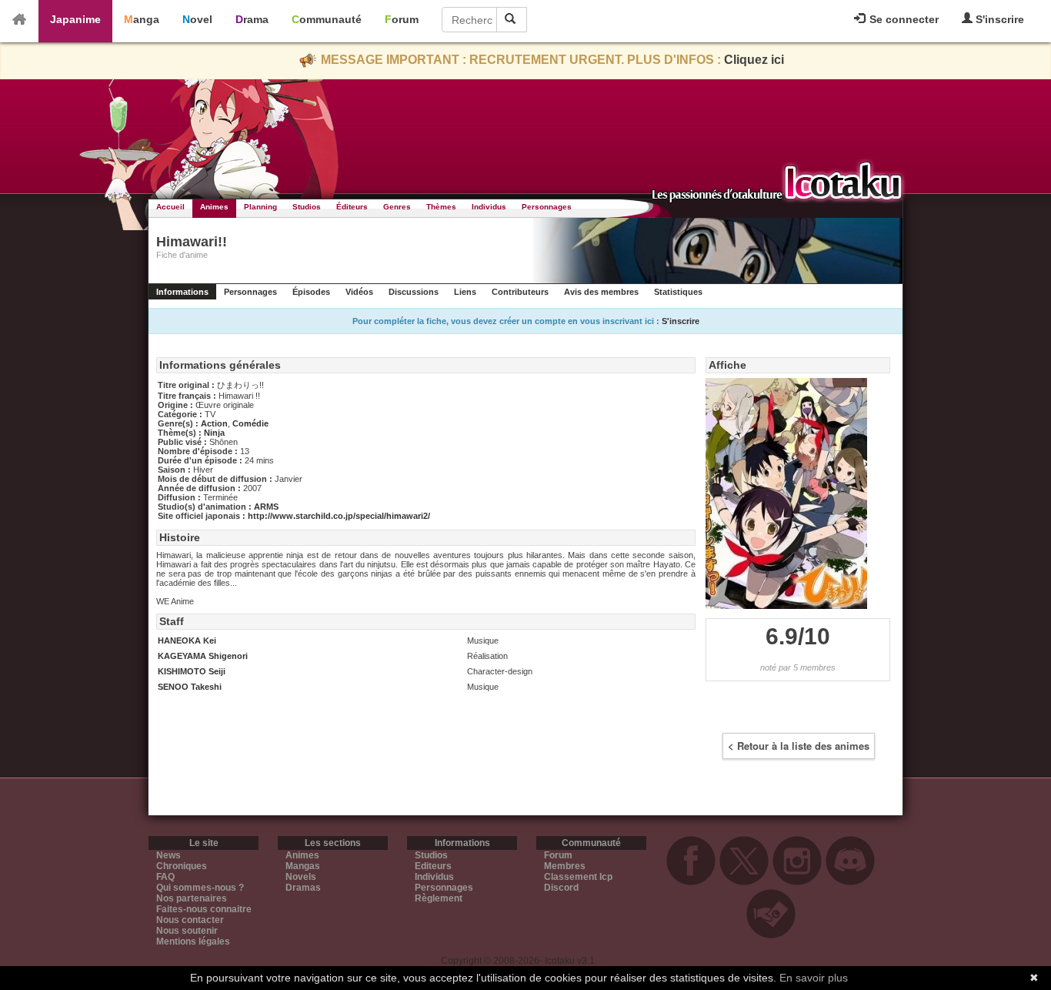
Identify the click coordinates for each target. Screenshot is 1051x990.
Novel (197, 19)
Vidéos (359, 291)
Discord (561, 887)
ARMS (266, 506)
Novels (300, 876)
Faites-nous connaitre (204, 909)
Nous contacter (190, 920)
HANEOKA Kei (187, 640)
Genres (397, 206)
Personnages (547, 206)
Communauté (327, 19)
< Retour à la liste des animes (798, 745)
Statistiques (678, 291)
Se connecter (902, 19)
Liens (465, 291)
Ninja (214, 432)
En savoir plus (813, 978)
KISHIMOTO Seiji (191, 671)
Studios (306, 206)
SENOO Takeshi (190, 686)
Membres (565, 866)
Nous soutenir (187, 930)
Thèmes (441, 206)
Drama (252, 19)
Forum (402, 19)
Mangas (302, 866)
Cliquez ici (754, 59)
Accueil (170, 206)
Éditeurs (352, 206)
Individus (489, 206)
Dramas (303, 887)
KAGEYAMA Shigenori (203, 656)
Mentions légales (193, 941)
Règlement (438, 898)
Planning (260, 206)
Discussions (414, 291)
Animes (214, 206)
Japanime (75, 19)
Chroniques (181, 866)
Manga (141, 19)
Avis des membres (601, 291)
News (168, 855)
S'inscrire (998, 19)
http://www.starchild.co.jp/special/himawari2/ (339, 515)
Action (214, 423)
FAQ (165, 876)
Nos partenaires (191, 898)
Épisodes (311, 291)
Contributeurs (520, 291)
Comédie (250, 423)
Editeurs (433, 866)
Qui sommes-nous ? (200, 887)
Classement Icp (578, 876)
